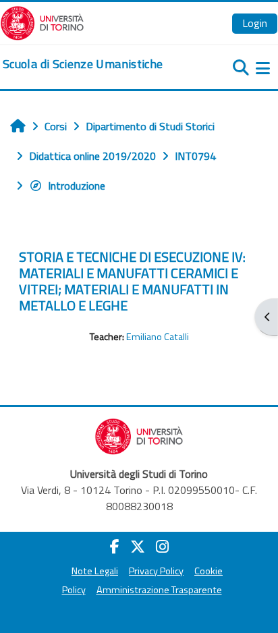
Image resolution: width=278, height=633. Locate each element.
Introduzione (76, 185)
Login (254, 23)
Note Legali (95, 570)
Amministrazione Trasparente (159, 589)
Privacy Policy (156, 570)
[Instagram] (162, 546)
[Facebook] (115, 546)
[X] (137, 546)
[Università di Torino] (42, 21)
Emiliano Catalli (157, 336)
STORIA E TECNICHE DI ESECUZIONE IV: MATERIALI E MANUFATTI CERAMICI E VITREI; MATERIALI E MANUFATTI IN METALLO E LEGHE (132, 281)
